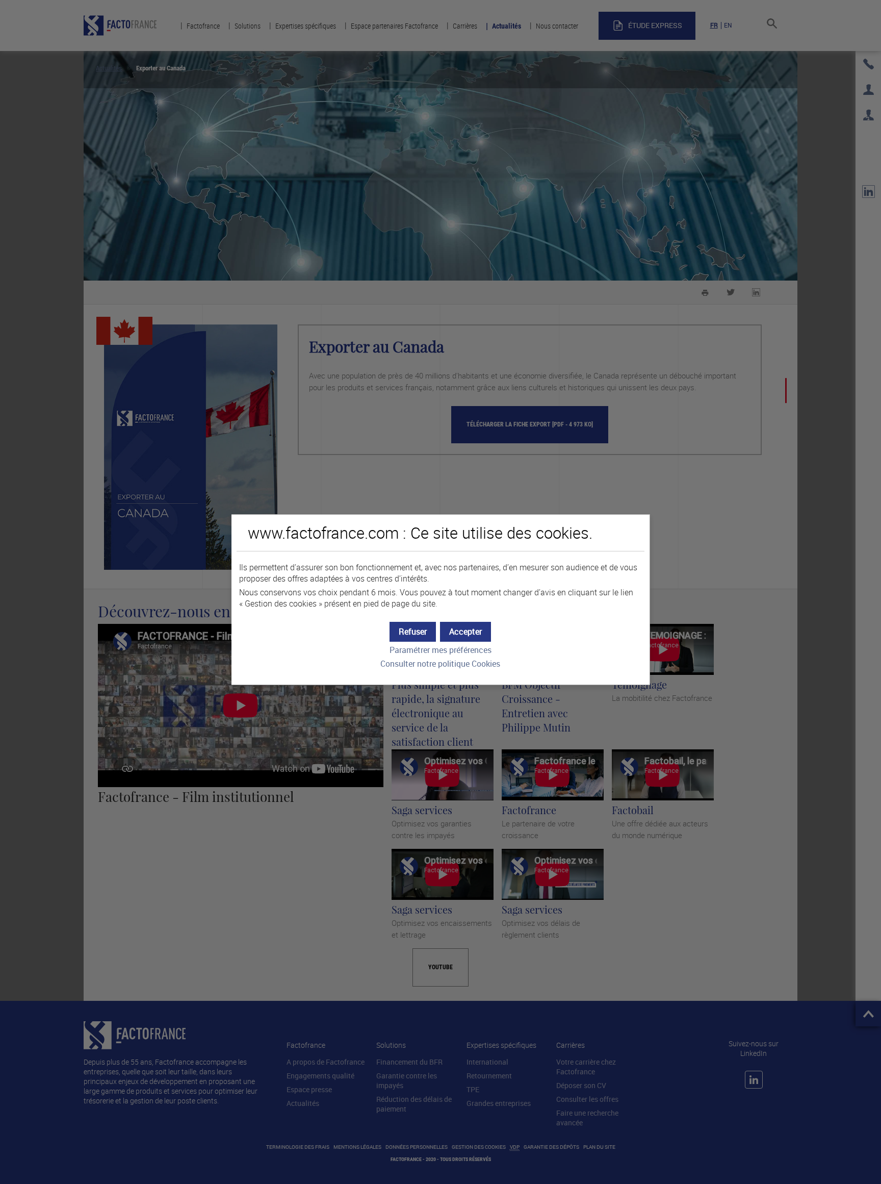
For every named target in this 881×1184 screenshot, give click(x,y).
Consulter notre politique (440, 664)
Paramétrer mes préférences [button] (440, 650)
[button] (465, 632)
